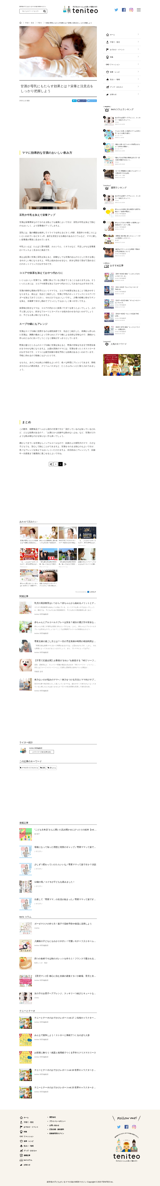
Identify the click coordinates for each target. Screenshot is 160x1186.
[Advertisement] (38, 793)
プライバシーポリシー (57, 1121)
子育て (40, 23)
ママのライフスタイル (30, 768)
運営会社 (52, 1117)
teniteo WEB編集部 (35, 748)
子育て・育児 (29, 23)
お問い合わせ (54, 1125)
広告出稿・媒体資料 (56, 1129)
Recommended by (81, 592)
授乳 (44, 768)
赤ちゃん (53, 768)
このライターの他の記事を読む (41, 752)
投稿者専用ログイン (56, 1133)
